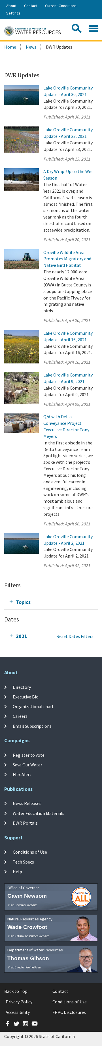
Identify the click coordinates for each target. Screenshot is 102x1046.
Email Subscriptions (32, 726)
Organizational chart (33, 706)
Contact (30, 5)
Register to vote (28, 755)
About (11, 5)
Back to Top (15, 991)
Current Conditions (60, 5)
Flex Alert (22, 774)
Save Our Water (27, 765)
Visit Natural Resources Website (28, 936)
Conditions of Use (30, 852)
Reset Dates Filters (75, 636)
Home (10, 47)
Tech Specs (23, 862)
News (31, 47)
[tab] (51, 602)
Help (17, 871)
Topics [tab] (23, 602)
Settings (13, 13)
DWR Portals (25, 823)
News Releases (27, 803)
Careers (20, 716)
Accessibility (18, 1012)
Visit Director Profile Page (24, 967)
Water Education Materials (38, 813)
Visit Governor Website (22, 905)
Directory (22, 687)
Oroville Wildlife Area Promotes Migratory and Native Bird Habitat (67, 258)
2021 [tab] (21, 636)
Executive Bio (26, 697)
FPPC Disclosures (69, 1012)
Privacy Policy (19, 1002)
